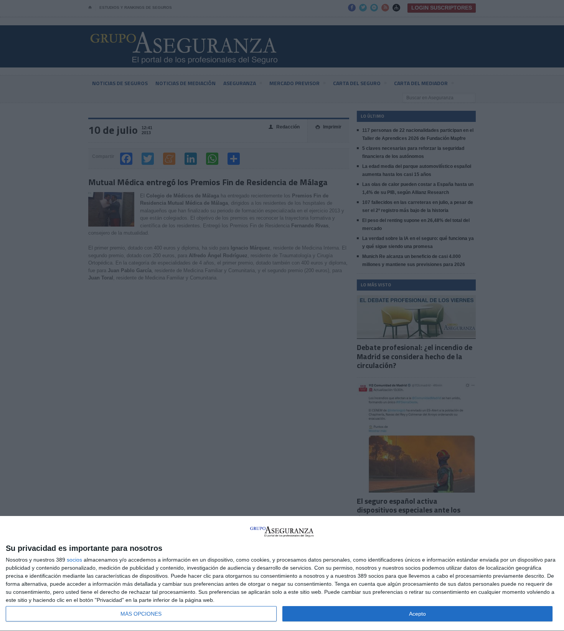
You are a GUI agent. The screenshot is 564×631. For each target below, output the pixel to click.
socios (74, 559)
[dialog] (282, 573)
